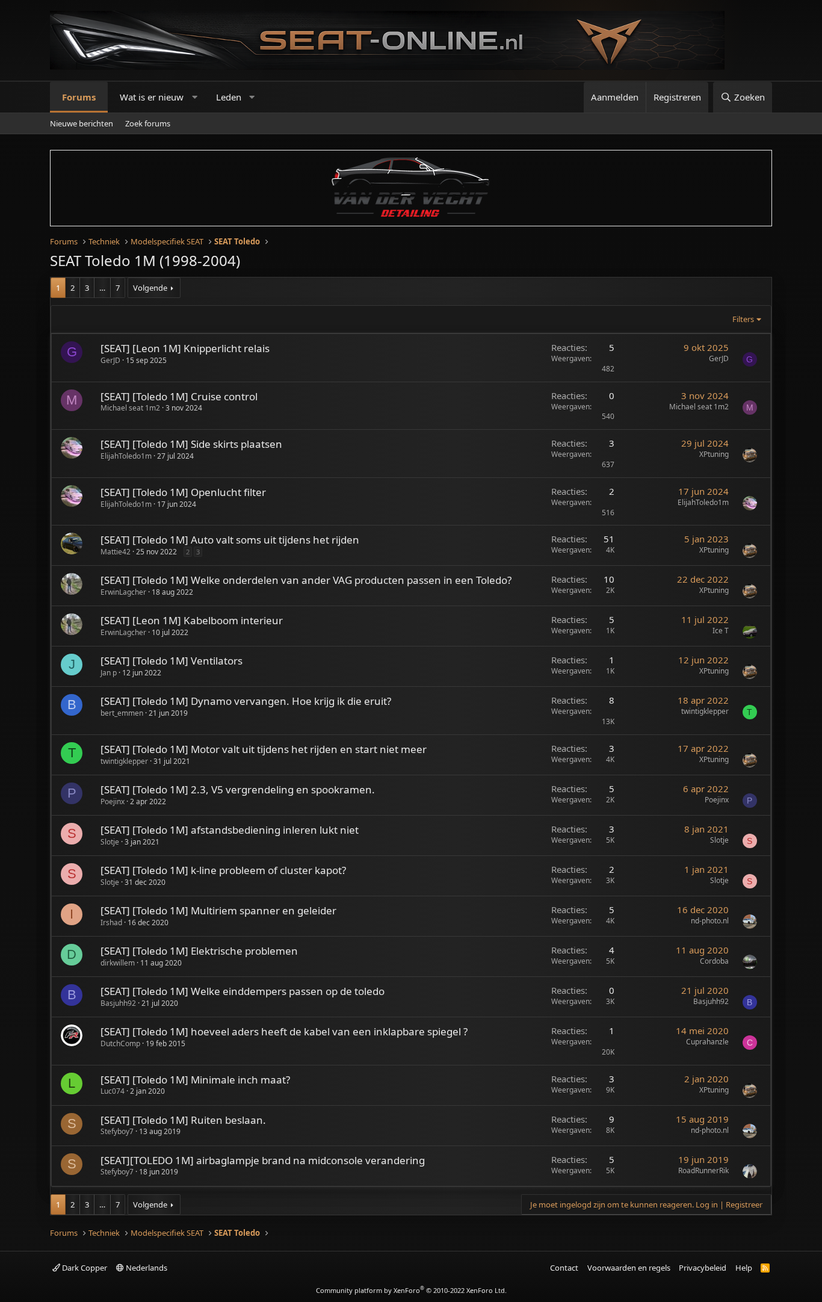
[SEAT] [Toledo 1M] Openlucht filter (183, 492)
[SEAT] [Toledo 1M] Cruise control (179, 396)
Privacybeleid (702, 1267)
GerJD (110, 360)
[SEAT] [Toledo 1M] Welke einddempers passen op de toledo (242, 991)
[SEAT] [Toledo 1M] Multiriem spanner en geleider (218, 910)
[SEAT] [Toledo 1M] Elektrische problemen (199, 951)
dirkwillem (117, 963)
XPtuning (714, 454)
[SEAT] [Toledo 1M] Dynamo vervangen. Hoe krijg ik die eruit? (245, 701)
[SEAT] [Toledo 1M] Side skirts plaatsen (191, 444)
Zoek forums (147, 123)
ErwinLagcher (123, 592)
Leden (228, 97)
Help (743, 1267)
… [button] (102, 287)
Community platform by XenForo (411, 1290)
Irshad (111, 922)
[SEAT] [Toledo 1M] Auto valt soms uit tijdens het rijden (229, 540)
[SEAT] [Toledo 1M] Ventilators (171, 661)
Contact (564, 1267)
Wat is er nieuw (152, 97)
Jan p (108, 673)
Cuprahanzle (707, 1042)
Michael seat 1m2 (130, 408)
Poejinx (112, 801)
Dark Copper (83, 1267)
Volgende (150, 287)
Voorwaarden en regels (628, 1267)
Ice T (720, 630)
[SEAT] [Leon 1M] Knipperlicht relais (185, 348)
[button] (194, 97)
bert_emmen (121, 713)
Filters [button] (743, 319)
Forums (79, 97)
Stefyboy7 (117, 1131)
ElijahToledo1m (126, 456)
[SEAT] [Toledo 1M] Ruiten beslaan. (183, 1120)
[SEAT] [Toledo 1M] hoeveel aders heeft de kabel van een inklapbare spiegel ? (284, 1031)
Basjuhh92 (118, 1003)
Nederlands (145, 1267)
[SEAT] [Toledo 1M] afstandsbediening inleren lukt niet (229, 830)
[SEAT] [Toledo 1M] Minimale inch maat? (195, 1080)
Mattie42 (115, 552)
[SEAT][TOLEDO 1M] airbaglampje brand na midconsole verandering (262, 1160)
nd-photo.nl (710, 921)
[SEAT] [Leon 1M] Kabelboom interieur (191, 620)
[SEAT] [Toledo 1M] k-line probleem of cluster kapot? (223, 870)
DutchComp (120, 1043)
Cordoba (714, 961)
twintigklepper (705, 711)
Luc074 (112, 1091)
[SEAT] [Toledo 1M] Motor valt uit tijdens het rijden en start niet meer (263, 749)
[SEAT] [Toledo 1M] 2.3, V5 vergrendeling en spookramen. (237, 789)
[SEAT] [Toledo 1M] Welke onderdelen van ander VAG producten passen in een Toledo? (305, 580)
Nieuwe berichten (81, 123)
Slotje (109, 842)
